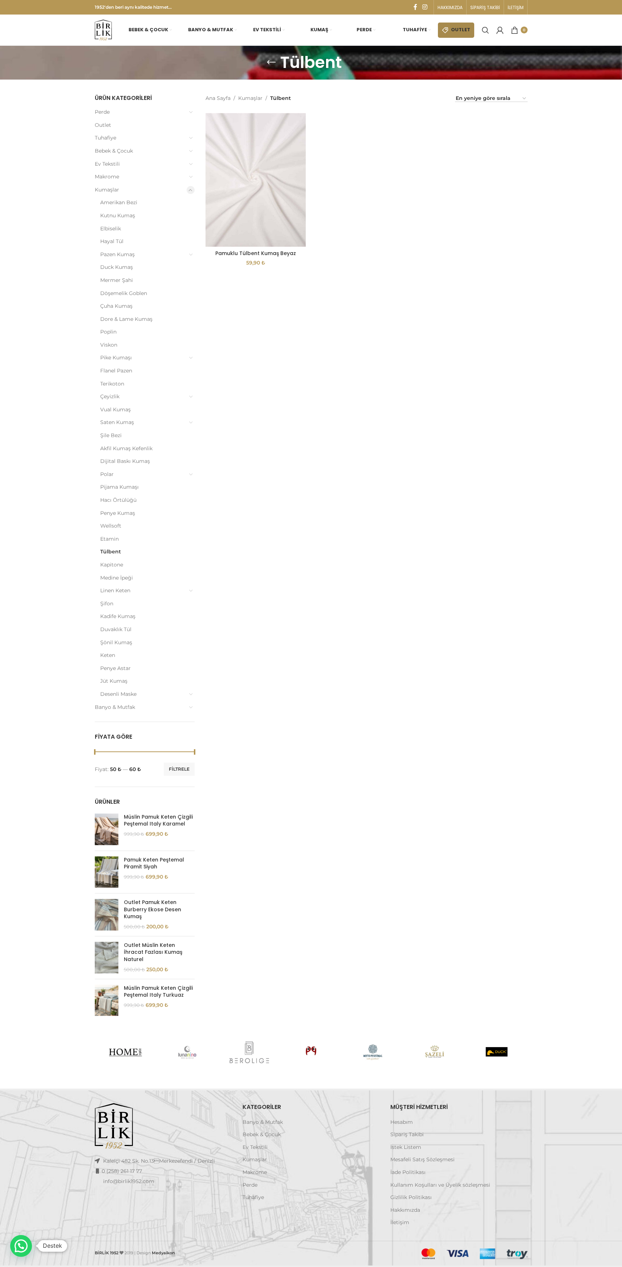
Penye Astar (115, 668)
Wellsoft (110, 525)
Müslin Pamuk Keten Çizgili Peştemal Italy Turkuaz (158, 992)
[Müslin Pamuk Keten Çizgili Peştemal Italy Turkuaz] (106, 1000)
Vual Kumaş (115, 409)
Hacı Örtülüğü (118, 500)
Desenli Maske (118, 694)
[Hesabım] (500, 30)
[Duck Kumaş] (496, 1052)
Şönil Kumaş (116, 642)
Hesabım (401, 1122)
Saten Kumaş (117, 422)
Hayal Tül (111, 241)
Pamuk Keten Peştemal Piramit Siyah (154, 863)
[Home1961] (125, 1052)
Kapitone (111, 564)
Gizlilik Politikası (411, 1197)
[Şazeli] (435, 1052)
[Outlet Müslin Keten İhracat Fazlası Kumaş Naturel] (106, 957)
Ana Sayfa (218, 98)
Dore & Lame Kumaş (126, 319)
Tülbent (110, 551)
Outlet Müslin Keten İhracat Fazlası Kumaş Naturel (153, 952)
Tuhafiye (105, 137)
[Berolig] (249, 1052)
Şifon (106, 603)
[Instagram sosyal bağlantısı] (425, 7)
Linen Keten (115, 590)
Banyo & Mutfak (115, 707)
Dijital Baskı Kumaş (125, 461)
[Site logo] (103, 29)
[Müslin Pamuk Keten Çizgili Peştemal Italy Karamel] (106, 829)
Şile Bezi (111, 435)
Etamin (109, 539)
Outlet (103, 125)
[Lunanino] (187, 1052)
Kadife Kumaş (117, 616)
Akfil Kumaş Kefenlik (126, 448)
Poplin (108, 331)
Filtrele (179, 769)
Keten (107, 655)
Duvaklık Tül (115, 629)
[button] (21, 1246)
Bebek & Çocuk (114, 151)
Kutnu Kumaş (117, 215)
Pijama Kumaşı (119, 487)
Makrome (107, 176)
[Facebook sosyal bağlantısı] (415, 7)
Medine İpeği (116, 577)
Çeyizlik (109, 396)
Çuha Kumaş (116, 306)
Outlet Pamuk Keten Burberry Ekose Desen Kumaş (152, 909)
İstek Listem (405, 1147)
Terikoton (112, 383)
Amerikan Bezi (118, 202)
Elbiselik (110, 228)
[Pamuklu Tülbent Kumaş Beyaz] (256, 179)
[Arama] (485, 30)
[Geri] (271, 62)
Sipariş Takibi (407, 1134)
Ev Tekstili (107, 164)
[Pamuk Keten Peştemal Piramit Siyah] (106, 872)
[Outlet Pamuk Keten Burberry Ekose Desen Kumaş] (106, 915)
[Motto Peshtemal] (373, 1052)
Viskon (108, 345)
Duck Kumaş (116, 267)
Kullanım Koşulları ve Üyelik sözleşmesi (440, 1185)
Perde (102, 112)
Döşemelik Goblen (123, 293)
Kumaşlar (107, 189)
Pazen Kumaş (117, 254)
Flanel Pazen (116, 370)
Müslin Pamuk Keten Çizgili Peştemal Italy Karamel (158, 821)
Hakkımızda (405, 1210)
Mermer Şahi (116, 280)
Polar (107, 474)
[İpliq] (311, 1052)
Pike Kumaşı (116, 357)
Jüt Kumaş (113, 681)
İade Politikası (408, 1172)
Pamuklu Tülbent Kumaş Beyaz (255, 253)
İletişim (399, 1222)
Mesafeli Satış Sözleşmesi (422, 1159)
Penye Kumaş (117, 513)
